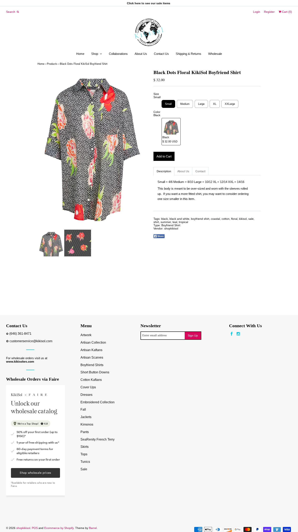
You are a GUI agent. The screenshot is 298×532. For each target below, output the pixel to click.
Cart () (286, 11)
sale (251, 218)
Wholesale (215, 53)
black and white (179, 218)
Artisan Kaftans (91, 350)
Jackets (85, 417)
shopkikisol (171, 228)
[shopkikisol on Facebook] (231, 334)
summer (166, 222)
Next (140, 150)
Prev (42, 150)
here (138, 3)
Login (256, 11)
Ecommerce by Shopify (59, 528)
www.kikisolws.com (20, 361)
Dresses (86, 394)
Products (52, 63)
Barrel (93, 528)
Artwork (85, 335)
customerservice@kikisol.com (31, 341)
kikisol (243, 218)
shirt (156, 222)
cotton (225, 218)
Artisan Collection (93, 342)
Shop (94, 53)
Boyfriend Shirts (91, 365)
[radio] (168, 104)
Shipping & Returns (188, 53)
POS (35, 528)
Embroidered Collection (97, 402)
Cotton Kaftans (91, 379)
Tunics (85, 461)
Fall (83, 409)
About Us (141, 53)
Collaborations (118, 53)
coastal (215, 218)
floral (234, 218)
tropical (183, 222)
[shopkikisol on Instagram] (238, 334)
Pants (84, 432)
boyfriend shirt (200, 218)
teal (175, 222)
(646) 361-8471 (20, 333)
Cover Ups (88, 387)
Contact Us (161, 53)
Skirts (84, 446)
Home (80, 53)
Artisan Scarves (91, 357)
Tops (83, 454)
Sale (83, 469)
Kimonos (86, 424)
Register (269, 11)
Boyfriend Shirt (170, 225)
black (164, 218)
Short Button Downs (94, 372)
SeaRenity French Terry (97, 439)
